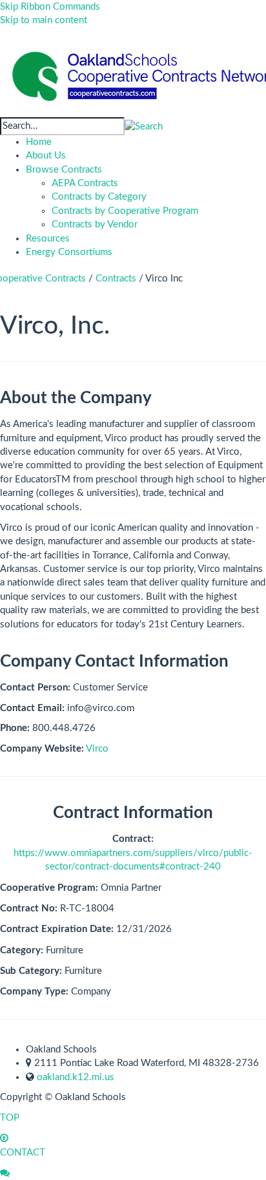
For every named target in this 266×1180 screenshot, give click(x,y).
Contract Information (133, 812)
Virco (97, 749)
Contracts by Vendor (95, 224)
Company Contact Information (114, 661)
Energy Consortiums (69, 252)
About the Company (76, 398)
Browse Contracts (64, 170)
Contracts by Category (99, 197)
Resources (48, 238)
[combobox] (62, 126)
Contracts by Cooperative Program (125, 211)
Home (39, 142)
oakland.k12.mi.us (75, 1077)
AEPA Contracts (85, 183)
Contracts (116, 278)
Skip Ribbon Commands (50, 7)
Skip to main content (43, 20)
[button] (144, 126)
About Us (46, 155)
